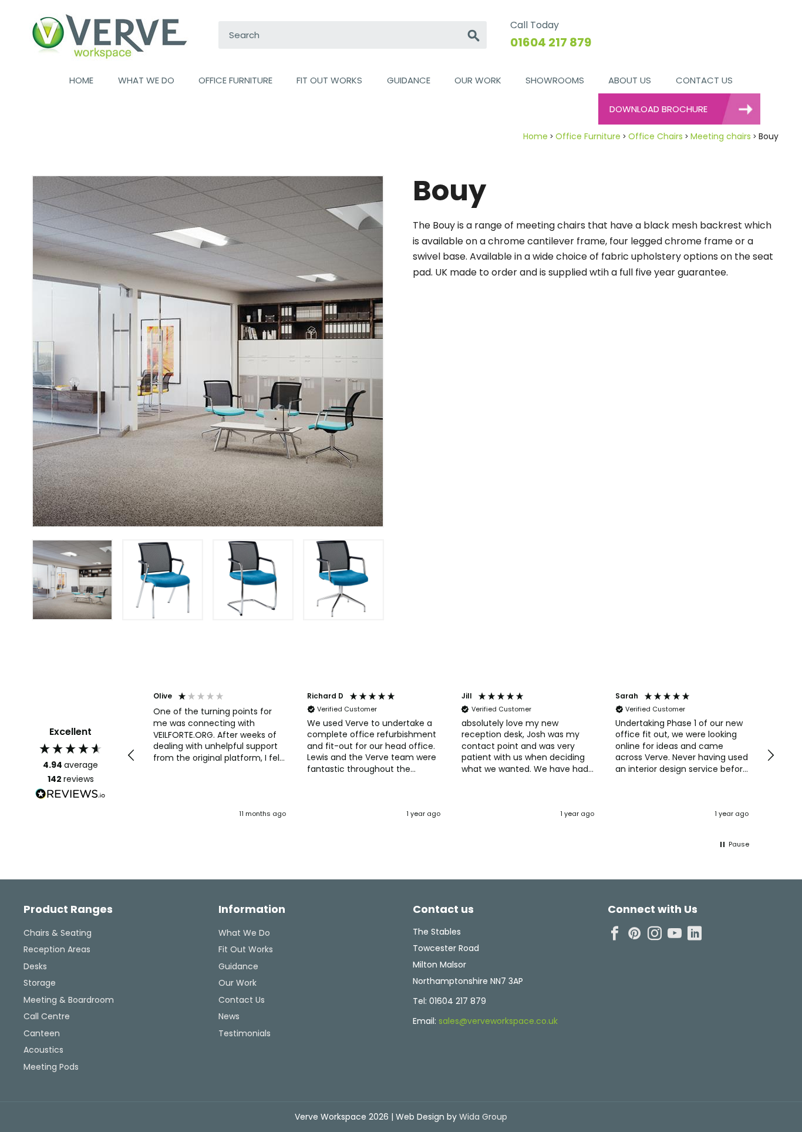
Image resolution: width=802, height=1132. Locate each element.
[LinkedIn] (695, 933)
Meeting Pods (51, 1067)
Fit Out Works (329, 80)
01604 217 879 (550, 42)
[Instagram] (655, 933)
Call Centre (46, 1016)
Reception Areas (56, 949)
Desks (35, 966)
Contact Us (704, 80)
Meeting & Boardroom (68, 1000)
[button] (131, 755)
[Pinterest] (635, 933)
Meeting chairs (720, 136)
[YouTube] (675, 933)
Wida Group (482, 1117)
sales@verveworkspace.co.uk (498, 1021)
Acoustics (43, 1050)
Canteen (41, 1033)
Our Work (477, 80)
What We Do (146, 80)
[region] (450, 755)
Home (81, 80)
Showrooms (554, 80)
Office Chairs (655, 136)
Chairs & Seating (57, 933)
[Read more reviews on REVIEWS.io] (70, 795)
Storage (39, 983)
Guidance (408, 80)
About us (629, 80)
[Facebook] (615, 933)
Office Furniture (235, 80)
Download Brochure (658, 109)
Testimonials (244, 1033)
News (229, 1016)
